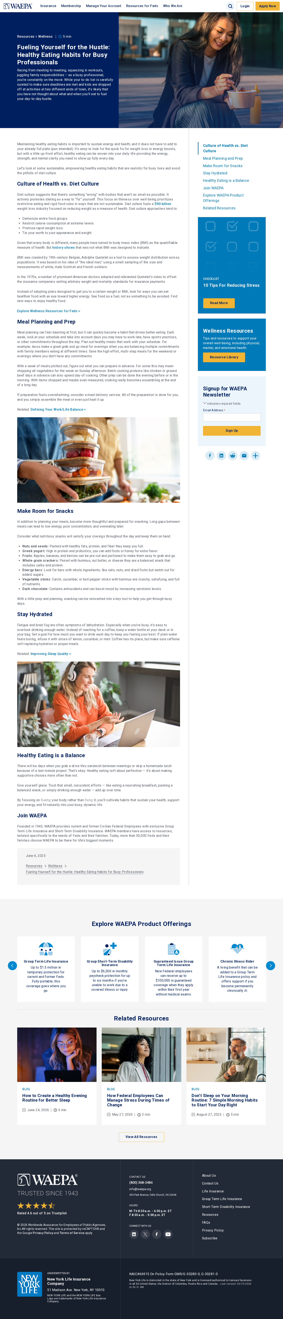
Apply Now (267, 6)
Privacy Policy (43, 1233)
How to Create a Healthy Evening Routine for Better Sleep (54, 1098)
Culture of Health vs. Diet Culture (225, 148)
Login (245, 6)
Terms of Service (72, 1233)
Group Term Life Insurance (46, 961)
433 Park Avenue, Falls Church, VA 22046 (153, 1194)
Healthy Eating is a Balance (226, 180)
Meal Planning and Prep (223, 158)
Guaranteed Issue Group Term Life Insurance (174, 963)
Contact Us (210, 1183)
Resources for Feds (142, 6)
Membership (71, 6)
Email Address (214, 410)
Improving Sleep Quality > (51, 654)
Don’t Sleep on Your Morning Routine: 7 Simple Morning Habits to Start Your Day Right (225, 1100)
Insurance (48, 6)
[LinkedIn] (221, 455)
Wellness (45, 36)
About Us (209, 1176)
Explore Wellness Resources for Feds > (48, 311)
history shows (63, 247)
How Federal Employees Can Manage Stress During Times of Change (138, 1100)
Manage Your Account (103, 6)
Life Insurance (213, 1191)
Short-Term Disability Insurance (226, 1207)
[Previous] (12, 965)
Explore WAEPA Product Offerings (223, 198)
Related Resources (219, 208)
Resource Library (224, 357)
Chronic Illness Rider (237, 961)
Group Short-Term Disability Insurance (110, 963)
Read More (219, 303)
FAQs (206, 1222)
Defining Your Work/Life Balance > (58, 409)
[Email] (244, 455)
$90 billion (163, 204)
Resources (26, 36)
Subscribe (210, 1238)
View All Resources (141, 1137)
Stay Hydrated (215, 173)
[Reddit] (232, 455)
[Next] (270, 965)
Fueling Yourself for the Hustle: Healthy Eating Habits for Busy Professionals (85, 872)
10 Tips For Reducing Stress (231, 285)
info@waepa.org (140, 1189)
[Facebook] (210, 455)
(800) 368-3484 (140, 1183)
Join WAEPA (213, 188)
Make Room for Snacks (223, 166)
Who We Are (172, 6)
